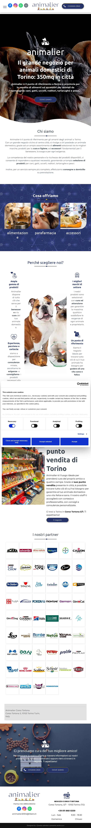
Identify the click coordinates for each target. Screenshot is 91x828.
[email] (26, 5)
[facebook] (10, 5)
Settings (81, 434)
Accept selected (45, 442)
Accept (74, 442)
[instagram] (15, 5)
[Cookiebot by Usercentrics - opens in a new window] (78, 384)
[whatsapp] (21, 5)
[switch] (34, 426)
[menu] (5, 7)
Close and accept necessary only (16, 442)
